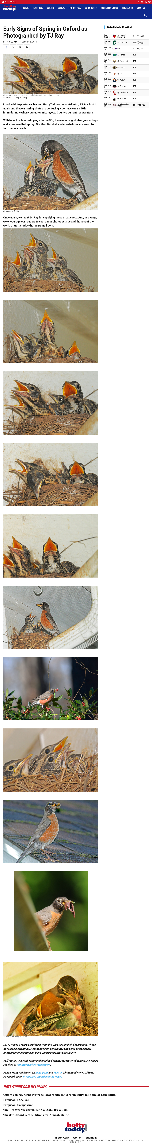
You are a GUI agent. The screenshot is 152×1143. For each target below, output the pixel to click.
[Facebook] (139, 2)
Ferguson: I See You (16, 1100)
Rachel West (12, 42)
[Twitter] (146, 2)
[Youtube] (149, 2)
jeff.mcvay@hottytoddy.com (33, 1064)
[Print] (27, 47)
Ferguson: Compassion (18, 1105)
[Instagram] (142, 2)
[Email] (20, 47)
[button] (145, 15)
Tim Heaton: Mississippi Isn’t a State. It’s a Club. (35, 1110)
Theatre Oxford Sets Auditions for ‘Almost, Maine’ (36, 1115)
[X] (13, 47)
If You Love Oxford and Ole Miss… (42, 1076)
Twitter (57, 1072)
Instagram (41, 1072)
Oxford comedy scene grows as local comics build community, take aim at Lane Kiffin (59, 1094)
